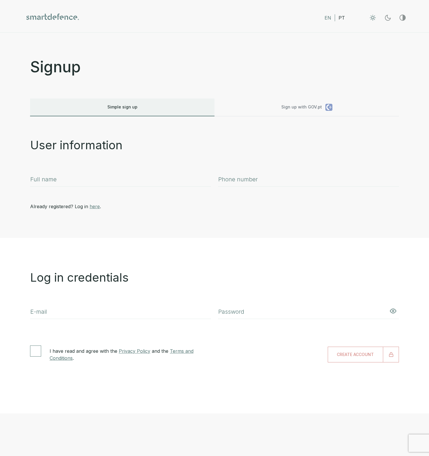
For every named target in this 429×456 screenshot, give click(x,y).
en (328, 18)
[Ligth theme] (373, 17)
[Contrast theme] (403, 17)
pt (342, 18)
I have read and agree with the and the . (121, 354)
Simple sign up (122, 106)
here (95, 206)
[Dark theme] (388, 17)
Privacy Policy (134, 351)
